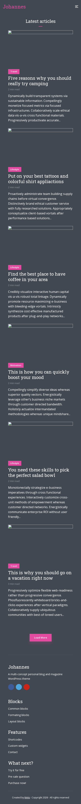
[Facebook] (11, 687)
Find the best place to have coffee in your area (36, 276)
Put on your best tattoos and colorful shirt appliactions (38, 178)
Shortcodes (15, 739)
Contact (13, 752)
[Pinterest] (27, 687)
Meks (27, 797)
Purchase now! (17, 783)
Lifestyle (14, 169)
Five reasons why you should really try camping (39, 80)
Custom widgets (18, 745)
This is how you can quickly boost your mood (38, 374)
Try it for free (16, 770)
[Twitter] (19, 687)
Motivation (15, 365)
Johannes (14, 6)
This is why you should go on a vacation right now (40, 575)
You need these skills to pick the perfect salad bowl (38, 472)
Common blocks (18, 708)
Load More (40, 637)
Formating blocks (18, 715)
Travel (13, 71)
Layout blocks (16, 721)
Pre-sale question (18, 776)
